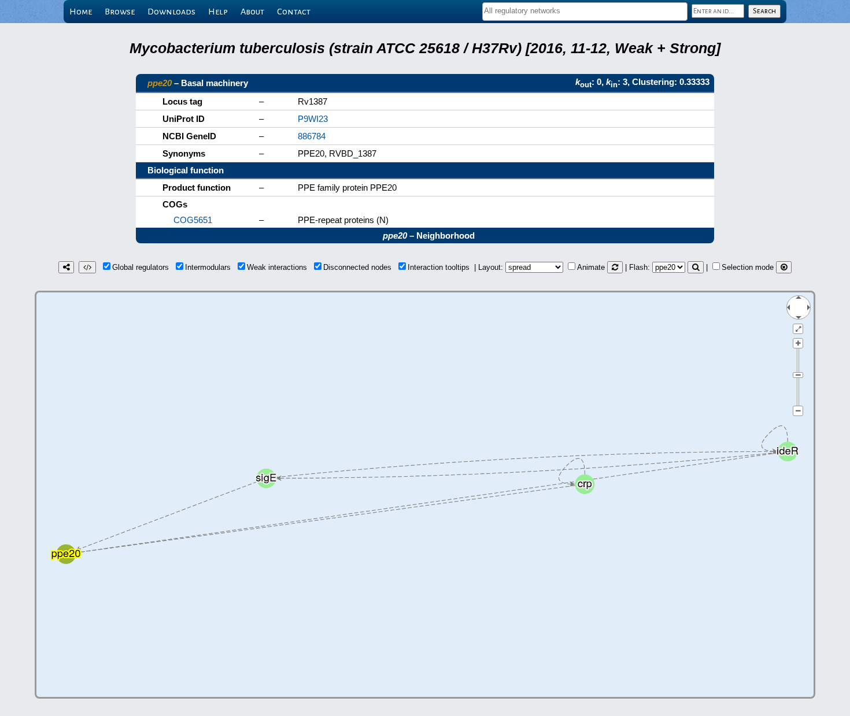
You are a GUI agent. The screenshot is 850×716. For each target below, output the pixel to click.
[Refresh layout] (615, 267)
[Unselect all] (784, 267)
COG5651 (192, 220)
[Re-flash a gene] (696, 267)
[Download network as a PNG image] (66, 267)
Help (218, 11)
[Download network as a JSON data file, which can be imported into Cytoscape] (87, 267)
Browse (120, 11)
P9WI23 (313, 119)
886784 (312, 136)
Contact (294, 11)
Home (80, 11)
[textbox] (585, 11)
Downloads (171, 11)
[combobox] (585, 11)
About (252, 11)
